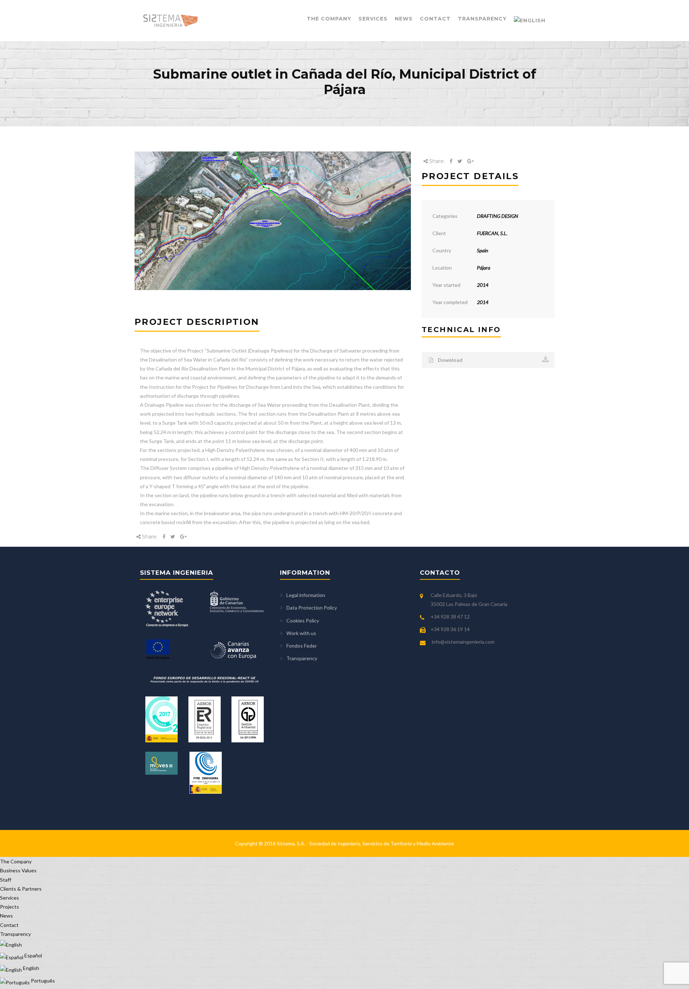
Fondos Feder (301, 646)
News (404, 18)
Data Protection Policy (311, 608)
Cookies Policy (302, 620)
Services (373, 18)
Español (32, 955)
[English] (529, 20)
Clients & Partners (21, 889)
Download (450, 360)
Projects (9, 907)
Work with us (301, 633)
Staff (5, 880)
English (30, 968)
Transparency (482, 18)
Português (42, 981)
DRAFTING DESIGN (497, 216)
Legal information (305, 595)
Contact (435, 18)
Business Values (18, 870)
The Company (329, 18)
